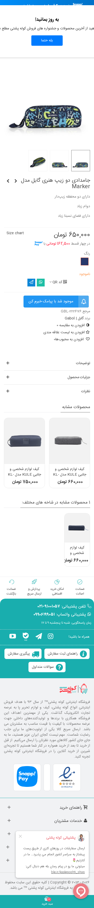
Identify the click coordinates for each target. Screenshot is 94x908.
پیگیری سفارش (19, 654)
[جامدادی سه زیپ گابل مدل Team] (8, 181)
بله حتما (47, 40)
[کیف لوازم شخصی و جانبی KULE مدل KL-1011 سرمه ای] (24, 441)
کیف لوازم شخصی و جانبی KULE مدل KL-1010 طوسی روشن (69, 475)
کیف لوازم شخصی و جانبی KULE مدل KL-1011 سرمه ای (24, 475)
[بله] (25, 637)
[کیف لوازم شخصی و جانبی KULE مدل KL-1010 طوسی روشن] (69, 441)
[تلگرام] (39, 637)
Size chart (15, 233)
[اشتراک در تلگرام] (31, 282)
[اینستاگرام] (50, 637)
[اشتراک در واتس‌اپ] (41, 282)
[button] (47, 363)
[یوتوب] (12, 637)
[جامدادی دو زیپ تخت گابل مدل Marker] (16, 181)
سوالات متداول (43, 667)
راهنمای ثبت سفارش (63, 654)
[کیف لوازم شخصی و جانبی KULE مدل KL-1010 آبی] (77, 527)
